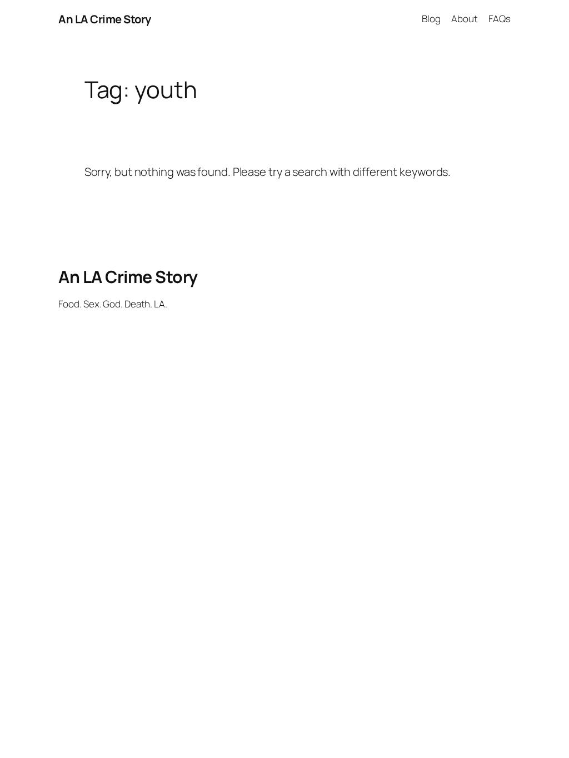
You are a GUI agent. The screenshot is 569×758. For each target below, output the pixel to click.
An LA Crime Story (104, 19)
